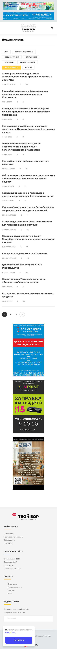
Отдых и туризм (12, 57)
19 (23, 102)
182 (27, 272)
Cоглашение (9, 540)
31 (25, 186)
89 (27, 84)
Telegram (12, 590)
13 (23, 154)
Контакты (8, 543)
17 (23, 137)
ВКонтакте (12, 584)
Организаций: (12, 568)
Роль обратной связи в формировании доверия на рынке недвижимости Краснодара (25, 94)
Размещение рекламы (13, 537)
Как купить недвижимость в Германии (24, 254)
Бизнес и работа (27, 62)
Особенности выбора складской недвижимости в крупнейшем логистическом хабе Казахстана (21, 147)
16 (23, 119)
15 (26, 169)
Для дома (9, 62)
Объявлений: (12, 559)
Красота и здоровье (24, 52)
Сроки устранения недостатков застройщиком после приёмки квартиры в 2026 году (27, 77)
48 (24, 301)
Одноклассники (15, 587)
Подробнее (10, 632)
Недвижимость (11, 67)
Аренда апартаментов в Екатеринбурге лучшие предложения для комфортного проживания (26, 112)
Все (6, 52)
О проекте (8, 534)
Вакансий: (10, 562)
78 (24, 287)
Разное (28, 67)
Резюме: (8, 565)
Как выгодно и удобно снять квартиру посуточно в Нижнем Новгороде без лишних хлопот (28, 129)
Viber (10, 593)
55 (27, 229)
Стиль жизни (31, 57)
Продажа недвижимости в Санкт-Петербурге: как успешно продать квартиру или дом (28, 239)
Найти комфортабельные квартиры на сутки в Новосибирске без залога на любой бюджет (28, 179)
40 (28, 258)
